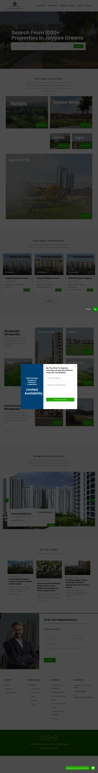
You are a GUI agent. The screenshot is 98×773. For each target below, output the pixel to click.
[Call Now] (95, 309)
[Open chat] (93, 768)
